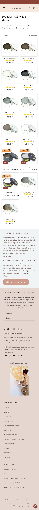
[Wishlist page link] (26, 8)
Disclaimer (7, 457)
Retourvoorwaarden (31, 500)
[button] (4, 8)
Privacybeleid (20, 500)
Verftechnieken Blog (10, 474)
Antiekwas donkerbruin (10, 58)
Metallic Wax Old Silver (29, 192)
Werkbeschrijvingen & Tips (12, 469)
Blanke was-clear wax (10, 85)
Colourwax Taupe (10, 139)
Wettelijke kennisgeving (16, 506)
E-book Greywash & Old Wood (13, 483)
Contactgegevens (27, 503)
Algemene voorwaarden (15, 503)
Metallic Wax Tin (10, 219)
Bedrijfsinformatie (9, 443)
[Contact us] (35, 506)
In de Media (7, 452)
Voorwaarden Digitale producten (14, 439)
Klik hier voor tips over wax (16, 282)
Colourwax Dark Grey (10, 112)
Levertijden (7, 417)
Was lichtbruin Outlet (10, 167)
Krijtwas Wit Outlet (10, 192)
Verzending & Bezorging (11, 425)
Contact (6, 408)
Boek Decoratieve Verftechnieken (14, 478)
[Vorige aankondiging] (4, 2)
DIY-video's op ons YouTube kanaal (15, 487)
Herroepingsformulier (11, 434)
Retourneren (8, 430)
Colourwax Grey (29, 112)
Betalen (6, 412)
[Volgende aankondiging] (35, 2)
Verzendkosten (8, 421)
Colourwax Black (28, 85)
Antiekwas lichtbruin (28, 58)
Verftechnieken (11, 499)
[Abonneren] (33, 318)
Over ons (6, 448)
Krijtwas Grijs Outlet (28, 167)
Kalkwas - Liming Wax (28, 139)
